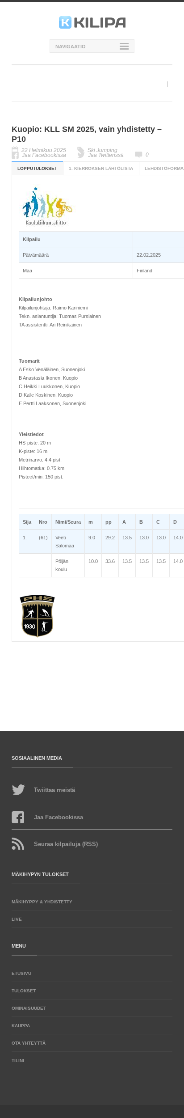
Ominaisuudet (29, 1008)
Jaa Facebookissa (44, 155)
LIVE (17, 919)
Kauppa (21, 1025)
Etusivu (21, 973)
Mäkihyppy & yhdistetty (42, 901)
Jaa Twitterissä (106, 155)
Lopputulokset (37, 168)
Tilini (18, 1060)
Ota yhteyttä (29, 1043)
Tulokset (24, 990)
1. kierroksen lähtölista (101, 168)
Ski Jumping (102, 150)
